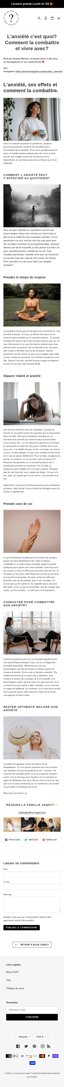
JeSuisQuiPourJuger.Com (32, 812)
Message (7, 894)
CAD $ (39, 1036)
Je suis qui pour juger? (21, 1073)
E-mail (6, 882)
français (23, 1036)
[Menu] (58, 18)
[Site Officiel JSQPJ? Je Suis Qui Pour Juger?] (32, 824)
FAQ (8, 980)
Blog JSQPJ (12, 972)
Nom (5, 869)
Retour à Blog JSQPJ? (34, 945)
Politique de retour (15, 988)
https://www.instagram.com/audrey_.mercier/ (38, 71)
